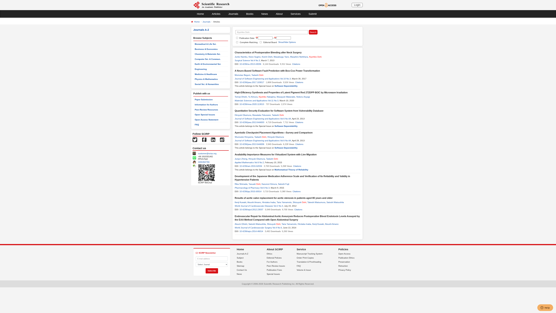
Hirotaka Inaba (269, 202)
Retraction (343, 266)
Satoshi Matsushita (335, 202)
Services (296, 13)
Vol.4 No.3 (255, 60)
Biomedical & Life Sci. (205, 44)
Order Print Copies (305, 258)
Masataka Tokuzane (261, 115)
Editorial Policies (274, 258)
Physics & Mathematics (206, 79)
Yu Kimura (253, 97)
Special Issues (273, 274)
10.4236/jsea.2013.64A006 (251, 144)
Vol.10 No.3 (285, 79)
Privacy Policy (344, 270)
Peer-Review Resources (206, 110)
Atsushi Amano (254, 202)
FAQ (197, 124)
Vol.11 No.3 (273, 100)
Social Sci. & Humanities (207, 84)
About (279, 13)
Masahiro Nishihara (299, 57)
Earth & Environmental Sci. (208, 64)
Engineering (201, 69)
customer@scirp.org (207, 153)
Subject (240, 258)
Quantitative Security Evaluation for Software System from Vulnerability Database (279, 111)
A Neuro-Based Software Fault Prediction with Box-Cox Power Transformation (277, 71)
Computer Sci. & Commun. (208, 59)
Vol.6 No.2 (259, 162)
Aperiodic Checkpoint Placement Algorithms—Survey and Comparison (274, 132)
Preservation (344, 262)
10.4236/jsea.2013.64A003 (251, 122)
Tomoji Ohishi (241, 97)
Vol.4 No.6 (277, 227)
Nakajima (267, 97)
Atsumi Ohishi (241, 224)
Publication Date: (247, 38)
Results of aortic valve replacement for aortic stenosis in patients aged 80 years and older (284, 198)
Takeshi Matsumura (316, 202)
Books (249, 13)
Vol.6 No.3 (265, 188)
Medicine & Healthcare (206, 74)
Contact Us (242, 270)
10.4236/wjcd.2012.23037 (251, 209)
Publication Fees (274, 270)
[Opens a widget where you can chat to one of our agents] (545, 308)
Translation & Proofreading (309, 262)
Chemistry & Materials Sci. (208, 54)
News (264, 13)
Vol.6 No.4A (285, 119)
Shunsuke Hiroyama (244, 137)
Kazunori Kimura (269, 184)
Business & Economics (206, 49)
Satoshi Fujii (283, 184)
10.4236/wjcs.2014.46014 (251, 231)
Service (301, 249)
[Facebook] (204, 139)
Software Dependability (286, 86)
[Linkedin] (213, 139)
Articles (216, 13)
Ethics (269, 254)
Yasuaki (254, 184)
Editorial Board (270, 42)
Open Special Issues (205, 114)
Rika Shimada (241, 184)
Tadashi (257, 75)
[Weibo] (222, 139)
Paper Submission (204, 99)
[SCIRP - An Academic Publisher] (211, 5)
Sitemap (240, 266)
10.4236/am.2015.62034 (250, 166)
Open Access (344, 254)
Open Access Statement (206, 120)
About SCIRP (275, 249)
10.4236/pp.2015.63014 (250, 191)
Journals (233, 13)
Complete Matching (249, 42)
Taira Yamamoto (284, 202)
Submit (313, 13)
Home (200, 13)
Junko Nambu (241, 57)
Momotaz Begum (242, 75)
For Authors (272, 262)
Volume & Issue (304, 270)
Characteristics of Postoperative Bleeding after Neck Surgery (268, 52)
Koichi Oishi (267, 57)
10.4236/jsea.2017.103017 (251, 82)
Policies (343, 249)
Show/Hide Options (287, 42)
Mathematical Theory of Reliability (291, 170)
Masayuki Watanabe (286, 97)
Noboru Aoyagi (303, 97)
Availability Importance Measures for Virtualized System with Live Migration (276, 154)
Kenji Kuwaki (240, 202)
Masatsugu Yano (281, 57)
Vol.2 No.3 (278, 206)
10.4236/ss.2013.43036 (250, 64)
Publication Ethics (346, 258)
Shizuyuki (299, 202)
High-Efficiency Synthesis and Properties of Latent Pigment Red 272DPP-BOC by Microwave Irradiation (291, 92)
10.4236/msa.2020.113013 (251, 104)
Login (357, 4)
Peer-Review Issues (276, 266)
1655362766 (204, 162)
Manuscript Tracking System (310, 254)
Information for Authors (206, 104)
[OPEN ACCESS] (327, 5)
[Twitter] (195, 139)
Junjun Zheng (241, 159)
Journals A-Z (242, 254)
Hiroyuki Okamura (243, 115)
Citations (296, 64)
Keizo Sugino (255, 57)
